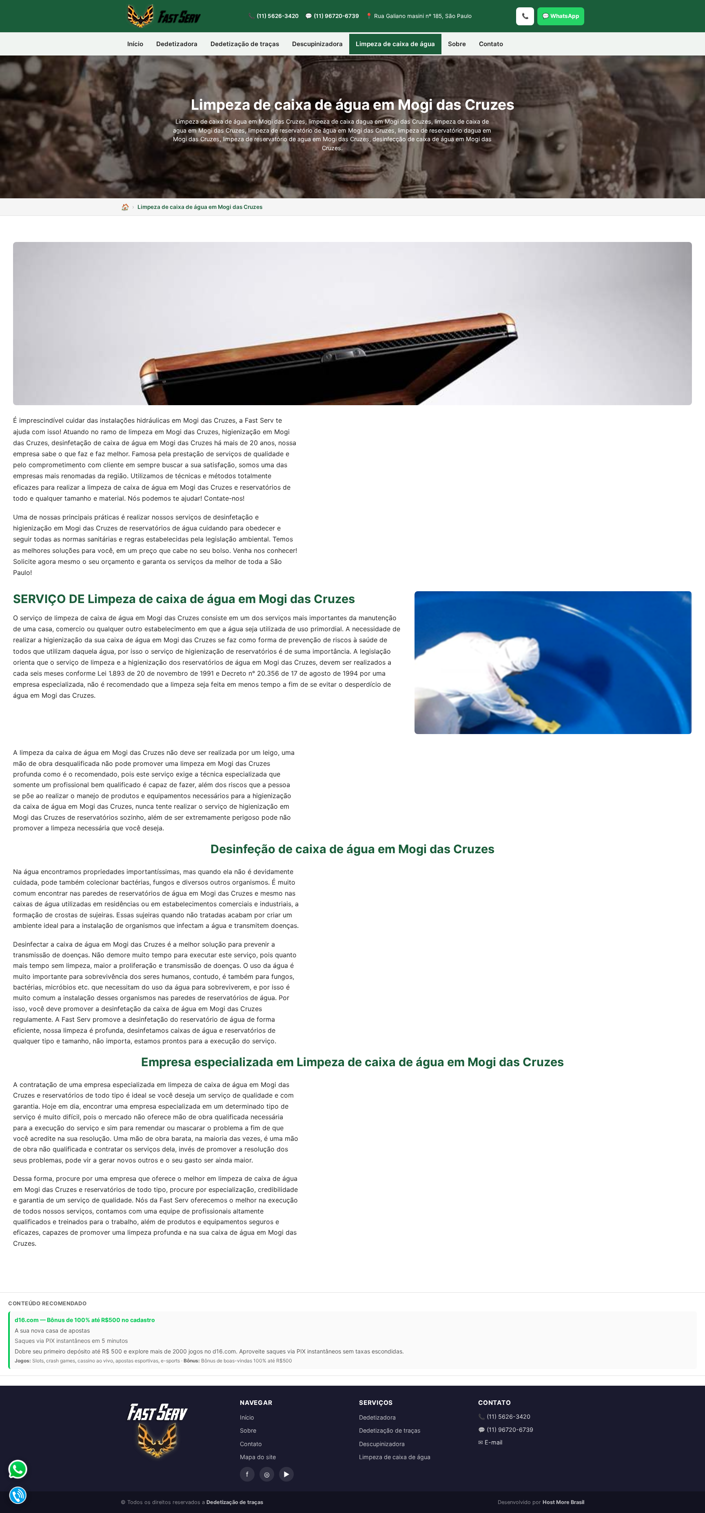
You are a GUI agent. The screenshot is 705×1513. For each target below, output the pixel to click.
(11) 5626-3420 (278, 16)
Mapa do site (258, 1456)
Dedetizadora (176, 44)
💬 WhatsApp (560, 16)
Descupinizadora (317, 44)
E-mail (493, 1442)
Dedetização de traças (245, 44)
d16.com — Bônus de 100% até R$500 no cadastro (85, 1319)
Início (135, 44)
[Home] (125, 207)
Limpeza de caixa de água (395, 44)
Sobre (457, 44)
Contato (491, 44)
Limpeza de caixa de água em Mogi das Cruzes (199, 207)
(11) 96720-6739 (336, 16)
